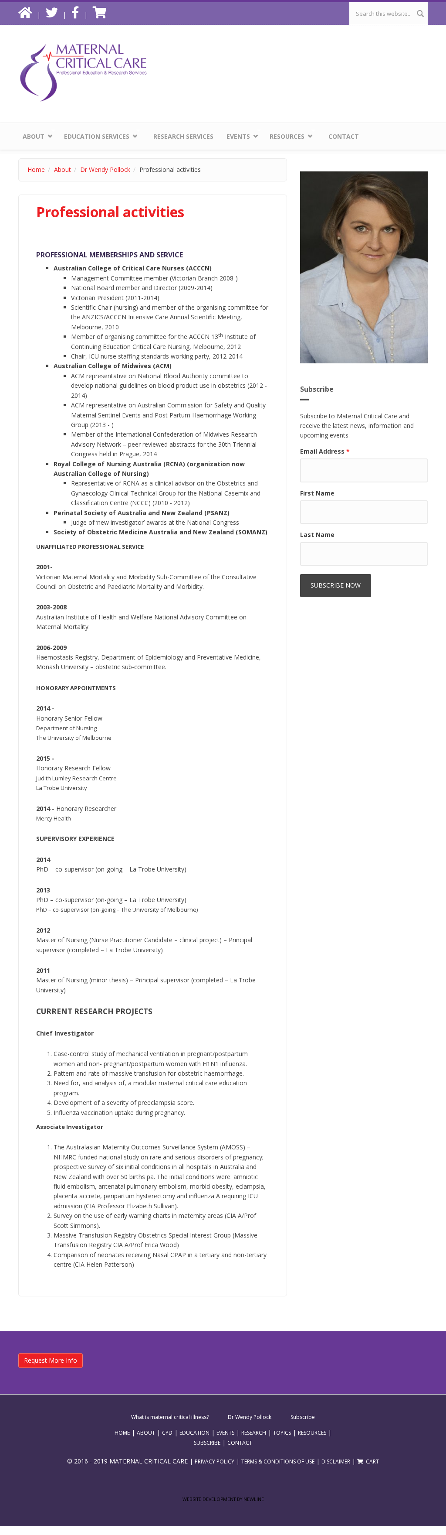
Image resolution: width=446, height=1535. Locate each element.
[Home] (83, 72)
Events (236, 135)
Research (253, 1432)
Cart (372, 1461)
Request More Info (50, 1360)
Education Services (94, 135)
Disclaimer (335, 1461)
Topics (282, 1432)
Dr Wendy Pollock (105, 169)
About (31, 135)
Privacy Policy (214, 1461)
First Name (317, 493)
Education (194, 1432)
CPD (167, 1432)
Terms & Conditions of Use (277, 1461)
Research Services (183, 136)
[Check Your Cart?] (101, 14)
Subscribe (303, 1417)
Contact (343, 136)
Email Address (325, 451)
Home (36, 169)
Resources (284, 135)
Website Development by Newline (223, 1499)
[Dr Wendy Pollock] (364, 267)
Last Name (317, 534)
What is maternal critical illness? (170, 1417)
